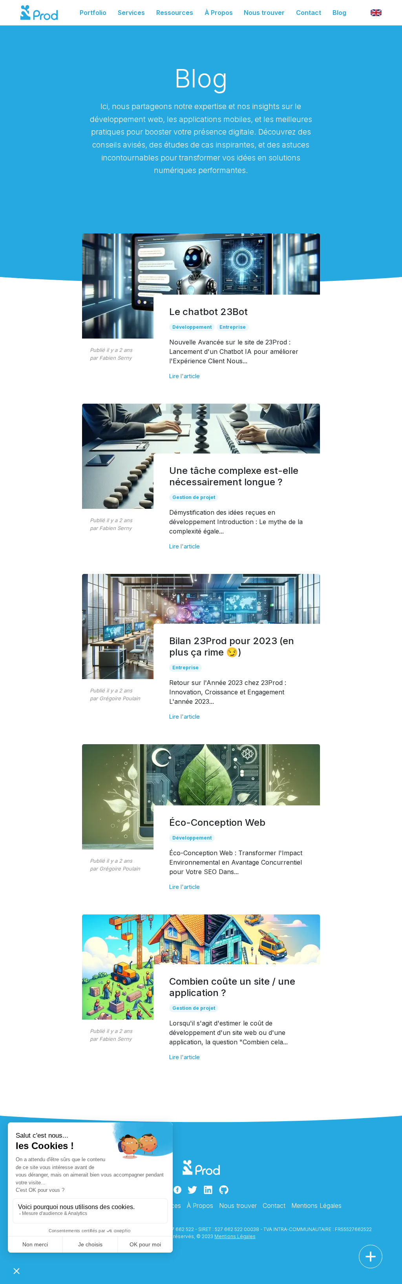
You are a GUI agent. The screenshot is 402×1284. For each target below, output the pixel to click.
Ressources (174, 12)
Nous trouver (264, 12)
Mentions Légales (316, 1205)
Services (131, 12)
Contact (308, 12)
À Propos (219, 12)
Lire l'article (184, 376)
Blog (339, 12)
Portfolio (93, 12)
